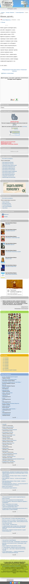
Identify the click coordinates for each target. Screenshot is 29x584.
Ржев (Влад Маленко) (7, 523)
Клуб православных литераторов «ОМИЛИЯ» (15, 566)
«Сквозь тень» (8, 258)
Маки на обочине (6, 498)
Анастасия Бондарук (7, 206)
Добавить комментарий (8, 73)
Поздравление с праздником (8, 461)
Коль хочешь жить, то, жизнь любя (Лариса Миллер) (13, 518)
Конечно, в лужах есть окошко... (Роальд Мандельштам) (14, 520)
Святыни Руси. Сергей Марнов (9, 540)
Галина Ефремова (20, 12)
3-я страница (5, 360)
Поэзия (3, 22)
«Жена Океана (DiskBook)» (11, 274)
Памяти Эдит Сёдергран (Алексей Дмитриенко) (12, 499)
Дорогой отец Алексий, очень (8, 434)
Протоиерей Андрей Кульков (8, 166)
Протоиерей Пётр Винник (7, 162)
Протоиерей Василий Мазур (8, 174)
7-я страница (5, 366)
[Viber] (17, 583)
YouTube (6, 216)
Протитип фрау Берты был (8, 442)
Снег (3, 411)
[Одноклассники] (13, 583)
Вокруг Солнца (5, 387)
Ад (3, 400)
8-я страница (5, 368)
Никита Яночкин (5, 201)
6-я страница (5, 365)
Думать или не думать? (7, 486)
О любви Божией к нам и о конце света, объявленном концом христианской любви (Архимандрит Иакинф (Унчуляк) (14, 527)
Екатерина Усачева (6, 203)
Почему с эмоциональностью (8, 456)
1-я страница (5, 357)
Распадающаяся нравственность (9, 487)
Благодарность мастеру (7, 432)
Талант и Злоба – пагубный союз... (9, 524)
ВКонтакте (6, 214)
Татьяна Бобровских (6, 204)
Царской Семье (5, 390)
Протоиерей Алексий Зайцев (8, 169)
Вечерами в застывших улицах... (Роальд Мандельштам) (15, 521)
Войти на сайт (14, 151)
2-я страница (5, 359)
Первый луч (5, 395)
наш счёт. (14, 125)
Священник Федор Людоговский (9, 165)
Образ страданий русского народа (9, 504)
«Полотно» (7, 224)
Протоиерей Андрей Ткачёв (8, 172)
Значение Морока (6, 437)
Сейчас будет (5, 445)
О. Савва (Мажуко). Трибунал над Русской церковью (13, 547)
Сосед (3, 398)
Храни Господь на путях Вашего (9, 440)
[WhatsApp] (19, 583)
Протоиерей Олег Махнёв (8, 163)
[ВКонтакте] (11, 583)
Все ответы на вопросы (7, 158)
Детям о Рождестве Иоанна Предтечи (10, 403)
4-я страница (5, 362)
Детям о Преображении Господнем (10, 376)
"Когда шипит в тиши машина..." (9, 408)
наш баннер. (24, 126)
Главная (2, 12)
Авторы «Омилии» (10, 12)
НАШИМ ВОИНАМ (6, 414)
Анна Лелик (4, 207)
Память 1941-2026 (6, 406)
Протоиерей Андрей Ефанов (8, 168)
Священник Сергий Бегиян (8, 175)
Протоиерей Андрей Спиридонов (9, 171)
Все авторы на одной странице (10, 369)
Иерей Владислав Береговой (8, 177)
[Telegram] (15, 583)
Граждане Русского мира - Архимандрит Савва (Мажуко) (14, 541)
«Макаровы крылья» (9, 244)
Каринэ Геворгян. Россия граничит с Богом (11, 545)
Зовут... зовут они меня (7, 392)
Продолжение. (5, 448)
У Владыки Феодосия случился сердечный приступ (13, 496)
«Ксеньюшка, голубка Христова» (12, 237)
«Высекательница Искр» (10, 266)
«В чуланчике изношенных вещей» (13, 251)
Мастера (4, 384)
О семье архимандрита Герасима (9, 453)
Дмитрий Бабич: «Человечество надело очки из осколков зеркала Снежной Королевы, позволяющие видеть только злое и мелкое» (15, 473)
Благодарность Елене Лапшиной (9, 429)
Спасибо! (4, 424)
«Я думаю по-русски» (10, 230)
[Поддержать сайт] (14, 100)
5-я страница (5, 363)
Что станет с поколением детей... (9, 379)
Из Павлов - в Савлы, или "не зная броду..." (11, 382)
